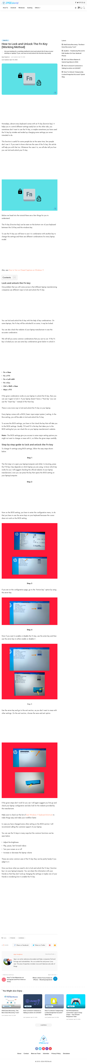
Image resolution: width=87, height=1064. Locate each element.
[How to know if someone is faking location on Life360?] (32, 1001)
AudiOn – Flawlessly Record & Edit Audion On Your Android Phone (73, 53)
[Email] (55, 945)
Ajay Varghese (18, 954)
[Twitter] (78, 2)
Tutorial (13, 938)
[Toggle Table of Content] (13, 277)
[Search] (84, 7)
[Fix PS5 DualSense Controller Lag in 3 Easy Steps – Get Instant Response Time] (75, 1001)
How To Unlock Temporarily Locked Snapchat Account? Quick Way (73, 74)
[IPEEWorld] (10, 2)
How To (5, 40)
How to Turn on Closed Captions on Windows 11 (26, 270)
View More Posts (49, 954)
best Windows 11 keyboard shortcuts (39, 815)
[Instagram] (82, 2)
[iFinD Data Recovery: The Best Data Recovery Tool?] (11, 1001)
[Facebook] (76, 2)
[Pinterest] (80, 2)
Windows (6, 1006)
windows (21, 938)
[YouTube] (84, 2)
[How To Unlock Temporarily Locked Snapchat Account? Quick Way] (54, 1001)
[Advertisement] (43, 23)
